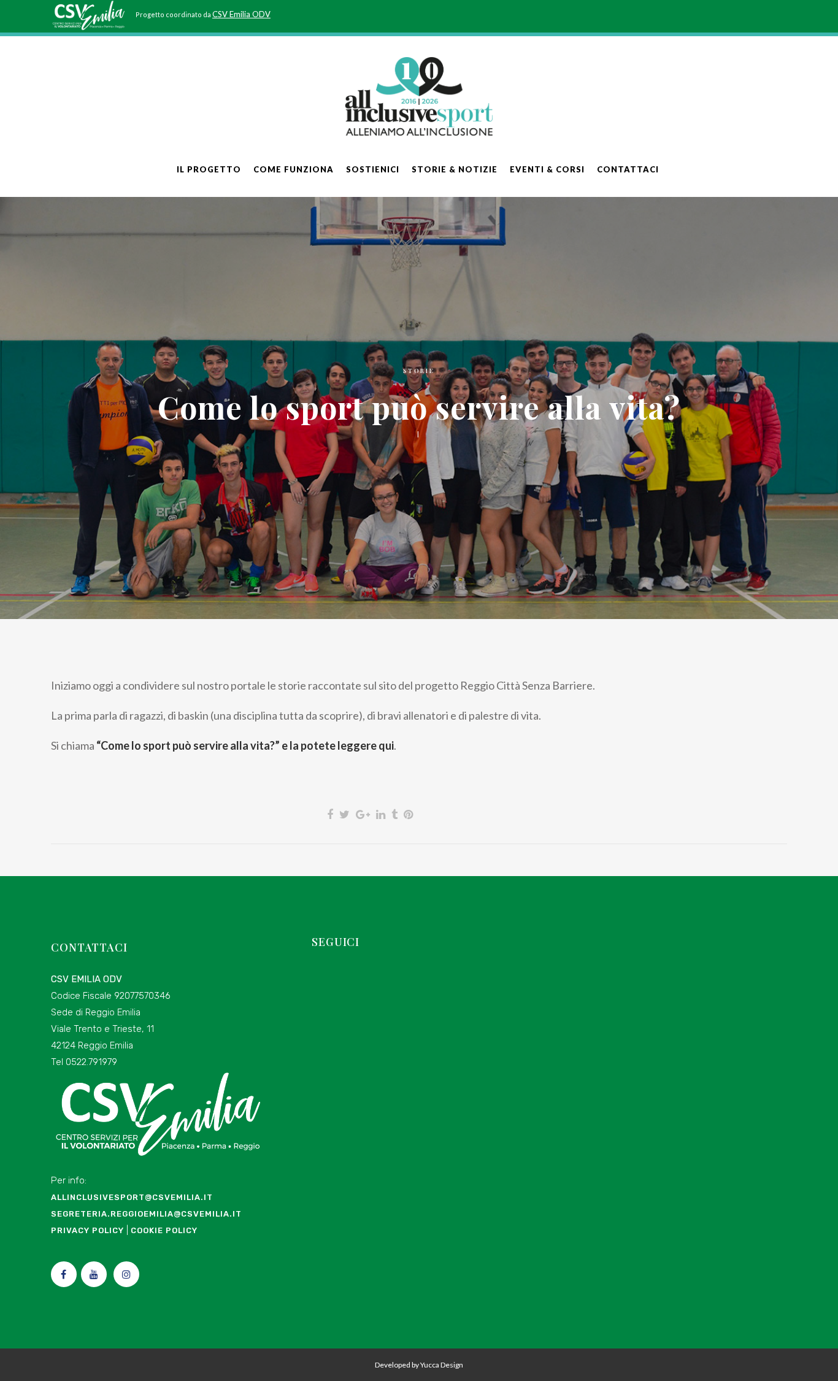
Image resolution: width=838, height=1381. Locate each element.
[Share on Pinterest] (408, 814)
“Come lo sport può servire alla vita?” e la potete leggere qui (245, 745)
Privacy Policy (87, 1230)
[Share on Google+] (363, 814)
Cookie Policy (164, 1230)
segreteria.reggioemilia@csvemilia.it (146, 1213)
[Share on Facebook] (330, 814)
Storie (419, 370)
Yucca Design (441, 1364)
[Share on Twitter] (344, 814)
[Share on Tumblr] (394, 814)
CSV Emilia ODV (241, 14)
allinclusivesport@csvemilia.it (132, 1197)
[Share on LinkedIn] (380, 814)
